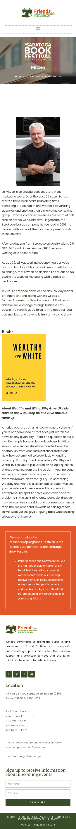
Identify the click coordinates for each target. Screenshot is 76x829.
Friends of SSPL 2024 (33, 817)
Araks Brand (47, 825)
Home (19, 76)
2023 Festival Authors (38, 76)
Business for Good (25, 300)
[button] (38, 29)
